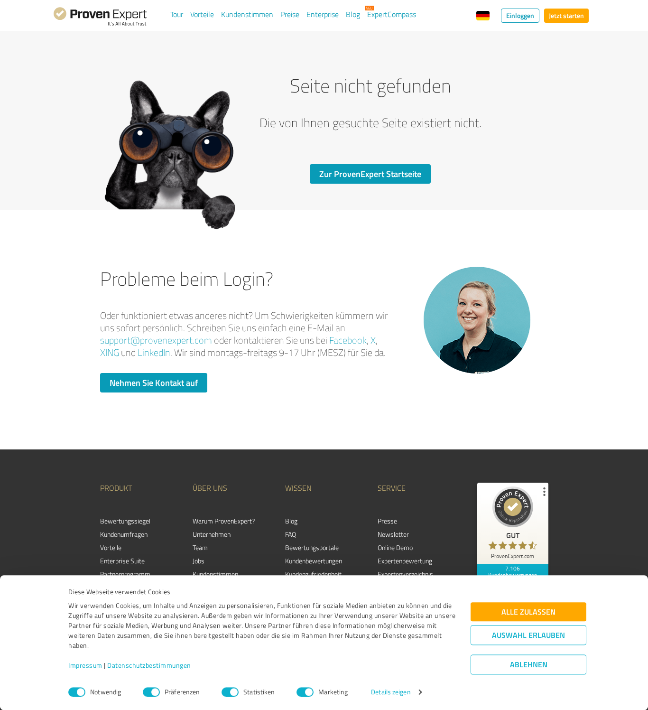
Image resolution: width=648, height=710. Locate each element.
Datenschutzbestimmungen (149, 665)
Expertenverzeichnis (405, 574)
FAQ (290, 534)
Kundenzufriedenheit (313, 574)
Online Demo (395, 547)
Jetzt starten (566, 15)
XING (109, 352)
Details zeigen (390, 692)
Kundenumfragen (124, 534)
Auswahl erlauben (528, 635)
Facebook (348, 340)
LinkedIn (154, 352)
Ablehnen (528, 664)
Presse (387, 520)
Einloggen (520, 15)
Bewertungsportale (312, 547)
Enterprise (322, 14)
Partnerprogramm (125, 574)
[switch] (151, 692)
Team (200, 547)
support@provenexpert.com (156, 340)
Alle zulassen (528, 612)
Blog (353, 14)
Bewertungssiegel (125, 520)
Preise (289, 14)
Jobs (198, 560)
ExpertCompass (391, 14)
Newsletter (393, 534)
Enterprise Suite (122, 560)
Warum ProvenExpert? (224, 520)
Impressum (85, 665)
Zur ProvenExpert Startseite (370, 174)
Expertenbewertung (405, 560)
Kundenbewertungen (313, 560)
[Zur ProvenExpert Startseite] (100, 18)
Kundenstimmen (247, 14)
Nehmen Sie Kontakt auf (154, 382)
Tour (176, 14)
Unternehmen (212, 534)
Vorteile (202, 14)
